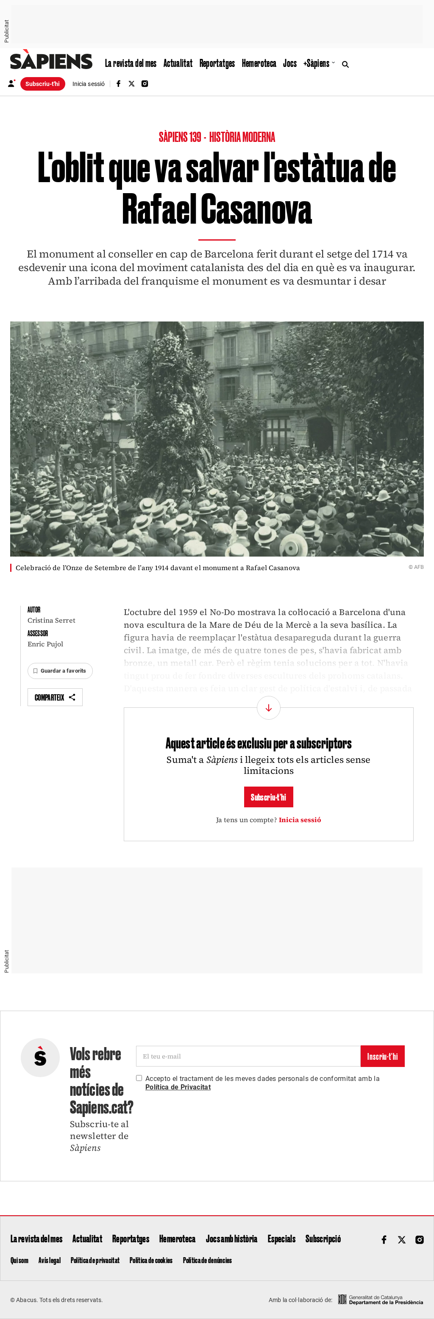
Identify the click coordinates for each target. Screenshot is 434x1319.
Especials (281, 1238)
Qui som (19, 1260)
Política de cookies (151, 1260)
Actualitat (178, 62)
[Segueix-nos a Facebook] (118, 84)
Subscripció (323, 1238)
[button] (60, 671)
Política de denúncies (207, 1260)
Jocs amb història (232, 1238)
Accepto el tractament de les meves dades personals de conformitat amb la (262, 1083)
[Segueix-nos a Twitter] (131, 83)
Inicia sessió (300, 819)
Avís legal (50, 1260)
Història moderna (242, 136)
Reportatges (217, 62)
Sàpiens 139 (181, 136)
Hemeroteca (259, 62)
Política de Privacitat (178, 1087)
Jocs (290, 62)
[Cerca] (347, 63)
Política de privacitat (95, 1260)
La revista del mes (131, 62)
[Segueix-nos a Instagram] (144, 84)
